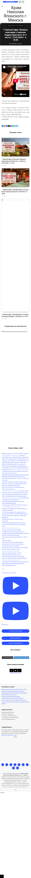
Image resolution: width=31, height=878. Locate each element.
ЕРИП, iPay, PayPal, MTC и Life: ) (9, 735)
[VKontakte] (17, 768)
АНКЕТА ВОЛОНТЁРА (15, 638)
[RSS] (19, 764)
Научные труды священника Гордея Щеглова (13, 691)
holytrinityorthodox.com (15, 673)
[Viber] (11, 126)
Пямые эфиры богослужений (15, 25)
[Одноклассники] (5, 126)
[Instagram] (11, 764)
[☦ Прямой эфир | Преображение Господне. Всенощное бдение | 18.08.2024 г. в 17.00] (15, 255)
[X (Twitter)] (6, 764)
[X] (9, 126)
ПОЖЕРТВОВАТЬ (10, 1)
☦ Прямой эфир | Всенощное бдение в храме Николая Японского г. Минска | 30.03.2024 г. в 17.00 (14, 161)
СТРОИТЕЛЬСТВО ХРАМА (15, 631)
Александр (14, 43)
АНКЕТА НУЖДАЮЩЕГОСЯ (15, 643)
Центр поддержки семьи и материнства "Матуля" (14, 700)
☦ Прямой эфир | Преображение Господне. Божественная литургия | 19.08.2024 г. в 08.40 (15, 191)
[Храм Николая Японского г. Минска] (15, 14)
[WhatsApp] (13, 126)
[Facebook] (2, 764)
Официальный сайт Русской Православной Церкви (14, 693)
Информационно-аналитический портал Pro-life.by (14, 689)
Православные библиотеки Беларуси (11, 696)
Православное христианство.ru (9, 694)
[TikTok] (15, 764)
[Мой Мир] (7, 126)
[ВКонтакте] (2, 126)
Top (15, 790)
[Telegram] (17, 126)
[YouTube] (23, 764)
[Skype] (15, 126)
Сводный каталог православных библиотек (12, 698)
